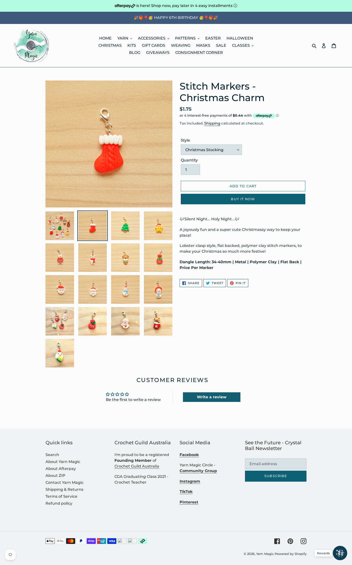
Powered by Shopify (291, 554)
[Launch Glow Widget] (340, 553)
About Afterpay (60, 468)
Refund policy (58, 503)
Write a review (212, 397)
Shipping (212, 123)
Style (185, 140)
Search (52, 454)
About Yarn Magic (62, 461)
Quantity (189, 160)
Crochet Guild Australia (136, 466)
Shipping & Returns (64, 489)
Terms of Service (61, 496)
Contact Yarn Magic (64, 482)
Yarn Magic (265, 554)
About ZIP (55, 475)
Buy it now (243, 199)
